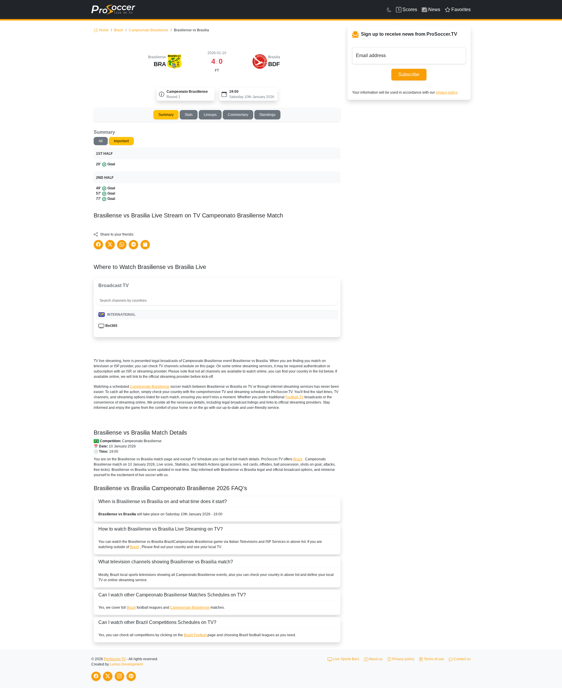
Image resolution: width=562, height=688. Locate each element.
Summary (166, 115)
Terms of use (433, 659)
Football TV (294, 397)
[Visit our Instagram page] (119, 676)
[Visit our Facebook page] (96, 676)
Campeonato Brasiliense (148, 30)
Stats (189, 115)
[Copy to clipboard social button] (145, 244)
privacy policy (447, 92)
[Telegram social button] (133, 244)
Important (121, 141)
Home (104, 30)
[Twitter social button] (110, 244)
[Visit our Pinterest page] (131, 676)
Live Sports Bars (345, 659)
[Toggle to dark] (389, 9)
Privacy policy (402, 659)
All (101, 141)
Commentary (238, 115)
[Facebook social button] (98, 244)
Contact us (462, 659)
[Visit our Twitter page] (107, 676)
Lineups (210, 115)
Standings (267, 115)
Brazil (118, 30)
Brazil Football (196, 635)
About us (375, 659)
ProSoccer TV (115, 659)
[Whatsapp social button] (121, 244)
